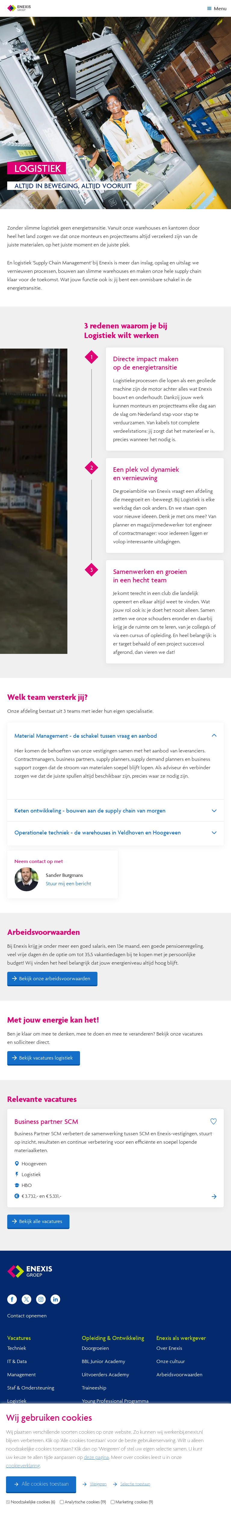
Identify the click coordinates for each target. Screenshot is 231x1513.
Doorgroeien (95, 1348)
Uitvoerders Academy (105, 1374)
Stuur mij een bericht (68, 883)
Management (21, 1374)
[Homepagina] (19, 8)
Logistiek (16, 1401)
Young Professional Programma (115, 1401)
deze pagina (96, 1457)
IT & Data (17, 1361)
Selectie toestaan (135, 1484)
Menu (220, 8)
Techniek (16, 1348)
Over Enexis (169, 1348)
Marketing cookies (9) (134, 1501)
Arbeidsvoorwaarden (179, 1374)
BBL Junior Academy (103, 1361)
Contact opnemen (27, 1315)
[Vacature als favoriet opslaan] (214, 1121)
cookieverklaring (23, 1466)
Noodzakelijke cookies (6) (33, 1501)
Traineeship (94, 1387)
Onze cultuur (170, 1361)
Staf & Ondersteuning (30, 1387)
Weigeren (98, 1484)
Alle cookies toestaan (45, 1484)
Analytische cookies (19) (85, 1501)
